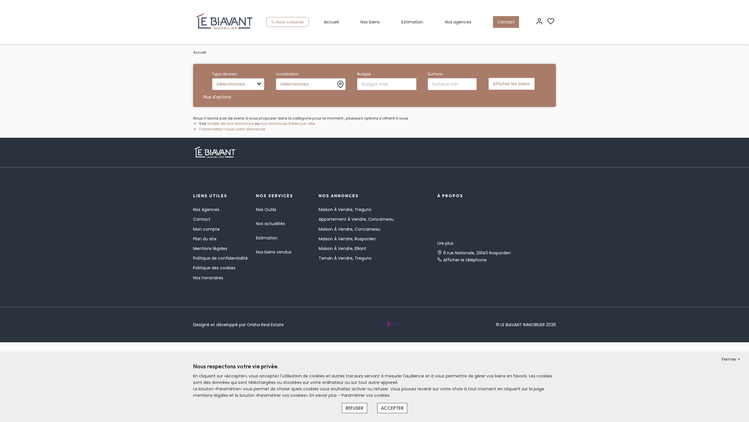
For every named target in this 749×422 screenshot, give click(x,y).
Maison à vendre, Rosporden (347, 239)
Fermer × (731, 359)
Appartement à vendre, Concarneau (356, 219)
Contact (506, 22)
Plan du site (205, 239)
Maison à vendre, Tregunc (345, 209)
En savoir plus (324, 395)
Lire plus (445, 243)
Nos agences (458, 22)
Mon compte (206, 229)
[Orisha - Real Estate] (390, 324)
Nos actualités (270, 224)
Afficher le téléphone (465, 260)
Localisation (287, 74)
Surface (435, 74)
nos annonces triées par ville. (288, 123)
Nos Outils (266, 209)
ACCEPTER (392, 408)
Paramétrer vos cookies (365, 395)
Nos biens (370, 22)
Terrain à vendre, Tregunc (345, 258)
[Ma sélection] (550, 22)
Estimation (412, 22)
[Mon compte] (539, 22)
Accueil (331, 22)
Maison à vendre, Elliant (342, 248)
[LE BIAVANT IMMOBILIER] (224, 22)
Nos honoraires (208, 278)
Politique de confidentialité (220, 258)
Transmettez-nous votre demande (232, 129)
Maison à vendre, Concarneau (349, 229)
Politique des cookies (214, 268)
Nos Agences (206, 209)
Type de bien (224, 74)
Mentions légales (210, 248)
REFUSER (354, 408)
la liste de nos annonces (230, 123)
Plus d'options (217, 97)
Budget (364, 74)
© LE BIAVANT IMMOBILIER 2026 (526, 325)
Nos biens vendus (273, 252)
